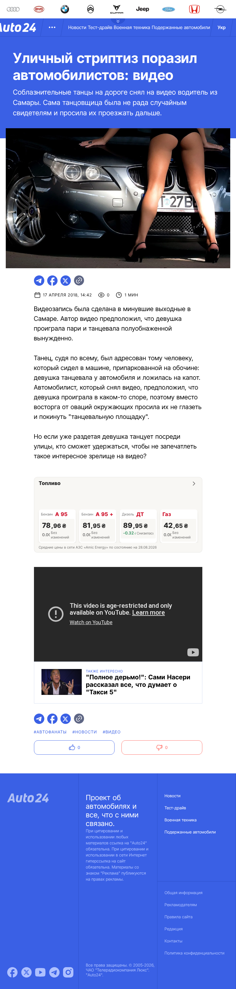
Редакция (174, 929)
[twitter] (65, 280)
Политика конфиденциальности (194, 953)
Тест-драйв (100, 27)
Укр (222, 27)
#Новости (85, 732)
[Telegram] (54, 972)
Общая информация (184, 892)
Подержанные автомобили (181, 27)
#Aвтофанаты (50, 732)
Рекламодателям (181, 904)
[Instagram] (68, 972)
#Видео (112, 732)
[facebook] (52, 280)
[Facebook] (12, 972)
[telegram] (39, 280)
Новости (77, 27)
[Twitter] (26, 972)
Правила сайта (179, 917)
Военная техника (132, 27)
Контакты (173, 941)
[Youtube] (40, 972)
